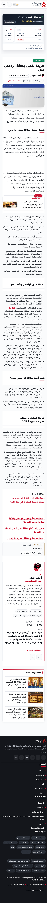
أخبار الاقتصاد (38, 60)
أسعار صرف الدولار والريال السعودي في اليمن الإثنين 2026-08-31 (23, 817)
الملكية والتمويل (39, 870)
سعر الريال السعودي (37, 842)
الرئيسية (41, 803)
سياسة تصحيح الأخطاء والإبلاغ (18, 861)
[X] (38, 757)
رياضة (42, 793)
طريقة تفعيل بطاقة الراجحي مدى (28, 498)
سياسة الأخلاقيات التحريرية (22, 866)
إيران (39, 553)
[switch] (15, 4)
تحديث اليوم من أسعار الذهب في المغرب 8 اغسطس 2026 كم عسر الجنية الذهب (17, 698)
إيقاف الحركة (9, 22)
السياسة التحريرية (37, 828)
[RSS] (16, 757)
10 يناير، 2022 (39, 81)
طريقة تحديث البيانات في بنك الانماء (27, 502)
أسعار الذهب (40, 847)
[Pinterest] (21, 757)
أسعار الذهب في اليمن (25, 847)
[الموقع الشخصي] (32, 657)
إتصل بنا (41, 824)
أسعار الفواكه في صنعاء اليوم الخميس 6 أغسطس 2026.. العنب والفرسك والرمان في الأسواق (16, 713)
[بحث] (9, 4)
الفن (42, 784)
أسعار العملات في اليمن (35, 885)
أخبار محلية (40, 780)
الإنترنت (11, 308)
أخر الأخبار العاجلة (37, 812)
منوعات (41, 771)
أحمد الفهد (36, 75)
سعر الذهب (26, 852)
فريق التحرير (40, 866)
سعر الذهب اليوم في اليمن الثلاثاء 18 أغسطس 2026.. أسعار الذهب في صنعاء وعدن (16, 683)
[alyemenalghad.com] (39, 657)
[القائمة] (3, 4)
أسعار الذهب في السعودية (34, 890)
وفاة (12, 847)
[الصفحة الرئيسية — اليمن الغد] (39, 4)
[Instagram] (32, 757)
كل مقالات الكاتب (33, 650)
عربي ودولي (40, 775)
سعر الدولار (23, 842)
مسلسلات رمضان (10, 842)
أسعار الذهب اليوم (23, 838)
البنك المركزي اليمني (28, 553)
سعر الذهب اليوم (38, 852)
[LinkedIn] (27, 757)
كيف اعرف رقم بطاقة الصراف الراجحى (25, 538)
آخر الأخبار (40, 808)
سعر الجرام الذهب (38, 838)
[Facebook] (43, 757)
